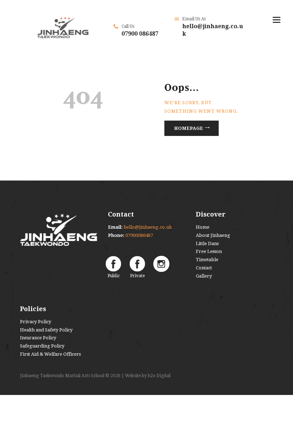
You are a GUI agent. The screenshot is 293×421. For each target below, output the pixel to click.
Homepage (188, 128)
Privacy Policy (35, 321)
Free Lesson (209, 251)
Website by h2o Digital (147, 375)
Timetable (207, 259)
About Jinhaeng (213, 235)
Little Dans (207, 243)
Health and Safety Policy (46, 330)
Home (202, 227)
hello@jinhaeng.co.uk (148, 227)
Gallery (204, 276)
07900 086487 (139, 33)
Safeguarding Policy (42, 346)
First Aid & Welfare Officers (50, 354)
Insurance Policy (38, 337)
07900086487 (139, 235)
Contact (204, 267)
